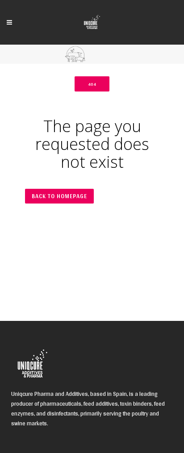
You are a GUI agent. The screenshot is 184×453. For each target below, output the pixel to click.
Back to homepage (59, 196)
